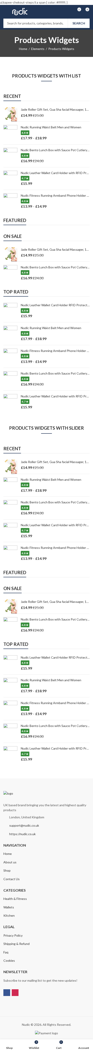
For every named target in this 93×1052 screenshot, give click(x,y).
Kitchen (9, 915)
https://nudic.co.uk (22, 834)
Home (23, 49)
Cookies (9, 960)
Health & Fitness (15, 899)
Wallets (8, 907)
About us (9, 862)
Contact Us (11, 879)
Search (78, 23)
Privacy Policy (13, 935)
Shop (7, 870)
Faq (5, 952)
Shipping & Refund (16, 944)
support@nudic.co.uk (24, 825)
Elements (37, 49)
